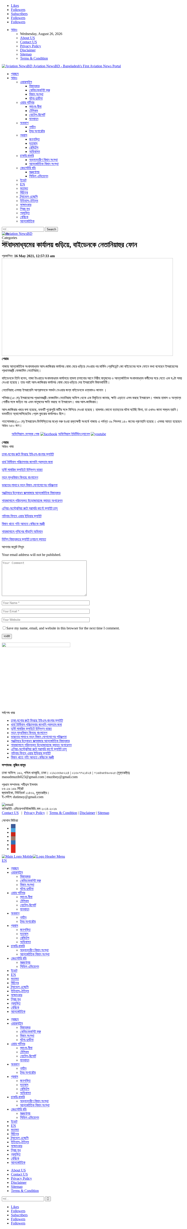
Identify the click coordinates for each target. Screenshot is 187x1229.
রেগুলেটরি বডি (28, 168)
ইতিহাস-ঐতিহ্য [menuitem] (20, 991)
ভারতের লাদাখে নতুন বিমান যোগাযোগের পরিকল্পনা (39, 737)
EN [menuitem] (13, 975)
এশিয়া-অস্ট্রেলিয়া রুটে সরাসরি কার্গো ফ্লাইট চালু (39, 749)
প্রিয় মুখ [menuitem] (16, 999)
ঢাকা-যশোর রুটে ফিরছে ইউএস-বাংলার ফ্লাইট (37, 720)
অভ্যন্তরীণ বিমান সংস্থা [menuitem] (34, 950)
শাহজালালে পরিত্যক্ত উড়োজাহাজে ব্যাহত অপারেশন (41, 745)
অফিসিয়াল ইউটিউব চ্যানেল (74, 434)
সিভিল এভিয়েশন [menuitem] (29, 966)
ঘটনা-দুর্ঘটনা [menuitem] (27, 889)
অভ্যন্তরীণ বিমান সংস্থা (43, 160)
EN (22, 184)
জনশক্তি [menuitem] (25, 930)
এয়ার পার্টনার (27, 102)
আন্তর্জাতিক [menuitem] (18, 1011)
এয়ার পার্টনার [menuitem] (18, 893)
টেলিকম (33, 111)
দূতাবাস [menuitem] (24, 934)
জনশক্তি (34, 139)
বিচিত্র (24, 192)
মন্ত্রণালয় (34, 172)
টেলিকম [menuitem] (24, 901)
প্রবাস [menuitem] (14, 925)
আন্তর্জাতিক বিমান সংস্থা (44, 164)
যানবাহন (33, 119)
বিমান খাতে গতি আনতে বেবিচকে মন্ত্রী (32, 757)
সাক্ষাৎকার (25, 205)
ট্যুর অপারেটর (37, 131)
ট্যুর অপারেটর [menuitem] (28, 921)
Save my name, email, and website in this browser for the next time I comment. (63, 628)
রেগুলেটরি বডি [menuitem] (19, 958)
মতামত (24, 188)
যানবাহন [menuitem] (24, 909)
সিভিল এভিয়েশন (38, 176)
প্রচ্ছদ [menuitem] (15, 868)
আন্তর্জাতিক (27, 221)
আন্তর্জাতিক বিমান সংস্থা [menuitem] (34, 954)
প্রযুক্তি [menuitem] (16, 1003)
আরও (14, 30)
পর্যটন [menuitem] (23, 917)
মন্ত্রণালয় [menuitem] (25, 962)
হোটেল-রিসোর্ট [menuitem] (28, 905)
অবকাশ (24, 123)
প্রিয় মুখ (25, 209)
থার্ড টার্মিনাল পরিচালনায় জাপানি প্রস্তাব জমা (36, 724)
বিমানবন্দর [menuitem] (25, 876)
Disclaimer (28, 50)
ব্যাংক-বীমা (35, 106)
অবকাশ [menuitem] (15, 913)
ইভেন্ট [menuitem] (14, 971)
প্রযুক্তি (25, 213)
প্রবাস (23, 135)
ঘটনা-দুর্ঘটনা (36, 98)
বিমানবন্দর (34, 86)
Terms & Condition (34, 58)
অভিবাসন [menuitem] (25, 942)
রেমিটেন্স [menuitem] (24, 938)
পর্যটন (32, 127)
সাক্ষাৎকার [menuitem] (16, 995)
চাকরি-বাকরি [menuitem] (18, 946)
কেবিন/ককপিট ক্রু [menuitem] (30, 880)
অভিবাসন (34, 151)
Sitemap (26, 54)
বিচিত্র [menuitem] (15, 983)
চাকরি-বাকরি (27, 156)
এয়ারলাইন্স (26, 82)
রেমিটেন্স (33, 147)
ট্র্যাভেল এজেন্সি (29, 197)
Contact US (28, 42)
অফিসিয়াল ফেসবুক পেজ (25, 434)
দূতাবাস (33, 143)
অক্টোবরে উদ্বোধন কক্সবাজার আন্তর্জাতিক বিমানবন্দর (40, 741)
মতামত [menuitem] (15, 979)
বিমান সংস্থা (36, 94)
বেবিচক (24, 217)
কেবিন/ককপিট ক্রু (39, 90)
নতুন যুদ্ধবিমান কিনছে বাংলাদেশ (29, 733)
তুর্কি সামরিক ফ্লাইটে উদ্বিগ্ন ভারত (31, 729)
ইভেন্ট (23, 180)
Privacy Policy (30, 46)
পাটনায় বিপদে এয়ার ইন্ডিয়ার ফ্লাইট (31, 753)
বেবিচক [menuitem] (15, 1007)
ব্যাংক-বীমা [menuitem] (26, 897)
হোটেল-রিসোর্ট (37, 115)
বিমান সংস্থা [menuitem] (27, 885)
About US (27, 38)
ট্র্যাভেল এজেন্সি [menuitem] (20, 987)
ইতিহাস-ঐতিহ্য (29, 201)
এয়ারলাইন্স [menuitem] (17, 872)
